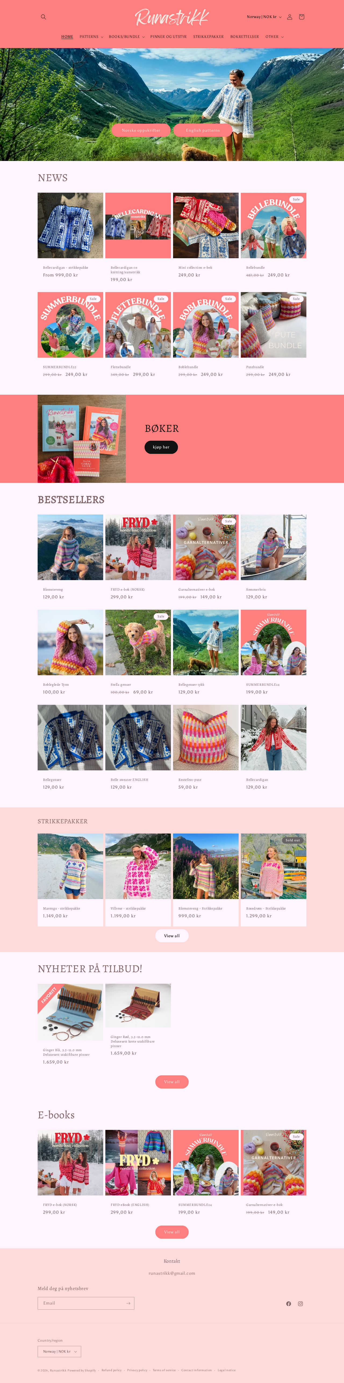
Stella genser (121, 684)
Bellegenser (52, 780)
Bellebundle (255, 267)
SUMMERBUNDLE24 (263, 684)
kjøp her (161, 447)
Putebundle (255, 367)
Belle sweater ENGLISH (130, 780)
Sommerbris (256, 589)
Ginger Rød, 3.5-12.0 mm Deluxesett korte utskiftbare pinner (133, 1041)
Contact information (196, 1370)
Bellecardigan (257, 780)
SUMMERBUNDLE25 (59, 367)
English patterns (203, 130)
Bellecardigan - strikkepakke (65, 267)
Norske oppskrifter (141, 130)
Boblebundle (188, 367)
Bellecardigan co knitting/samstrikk (125, 269)
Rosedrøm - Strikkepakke (266, 908)
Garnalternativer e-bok (196, 589)
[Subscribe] (128, 1303)
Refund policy (112, 1370)
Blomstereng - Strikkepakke (200, 908)
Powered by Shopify (81, 1370)
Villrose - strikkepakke (128, 908)
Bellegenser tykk (191, 684)
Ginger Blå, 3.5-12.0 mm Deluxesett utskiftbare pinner (66, 1052)
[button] (43, 17)
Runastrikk (58, 1370)
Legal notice (226, 1370)
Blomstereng (53, 589)
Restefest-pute (189, 780)
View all (172, 935)
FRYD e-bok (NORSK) (128, 589)
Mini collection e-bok (195, 267)
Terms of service (164, 1370)
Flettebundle (121, 367)
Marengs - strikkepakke (61, 908)
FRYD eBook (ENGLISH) (130, 1205)
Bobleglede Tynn (56, 684)
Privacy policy (137, 1370)
